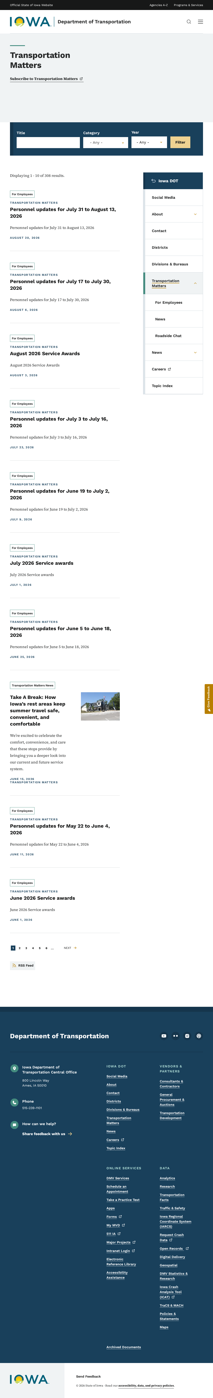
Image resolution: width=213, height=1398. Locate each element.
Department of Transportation (94, 22)
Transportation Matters (118, 1120)
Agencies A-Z (159, 5)
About (111, 1085)
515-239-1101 (32, 1108)
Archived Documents (123, 1347)
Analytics (167, 1178)
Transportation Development (172, 1115)
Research (167, 1186)
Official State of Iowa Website (31, 5)
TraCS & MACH (171, 1305)
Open (172, 1249)
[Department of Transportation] (31, 22)
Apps (110, 1208)
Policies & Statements (169, 1316)
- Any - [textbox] (96, 142)
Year (135, 132)
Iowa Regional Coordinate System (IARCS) (175, 1221)
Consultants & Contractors (171, 1083)
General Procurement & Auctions (172, 1100)
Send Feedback (88, 1376)
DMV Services (117, 1178)
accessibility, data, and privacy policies (146, 1385)
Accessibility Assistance (117, 1275)
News (111, 1131)
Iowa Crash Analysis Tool (171, 1292)
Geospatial (168, 1265)
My (113, 1225)
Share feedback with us (43, 1134)
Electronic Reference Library (121, 1261)
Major (118, 1242)
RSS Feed (25, 965)
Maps (164, 1327)
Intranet (118, 1251)
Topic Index (115, 1148)
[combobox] (105, 142)
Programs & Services (188, 5)
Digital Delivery (172, 1257)
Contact (113, 1093)
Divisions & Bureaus (123, 1110)
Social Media (116, 1076)
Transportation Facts (172, 1197)
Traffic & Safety (172, 1208)
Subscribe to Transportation (44, 78)
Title (21, 133)
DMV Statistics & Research (174, 1276)
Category (91, 133)
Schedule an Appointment (117, 1188)
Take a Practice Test (123, 1200)
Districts (113, 1101)
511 (111, 1234)
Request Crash (172, 1237)
